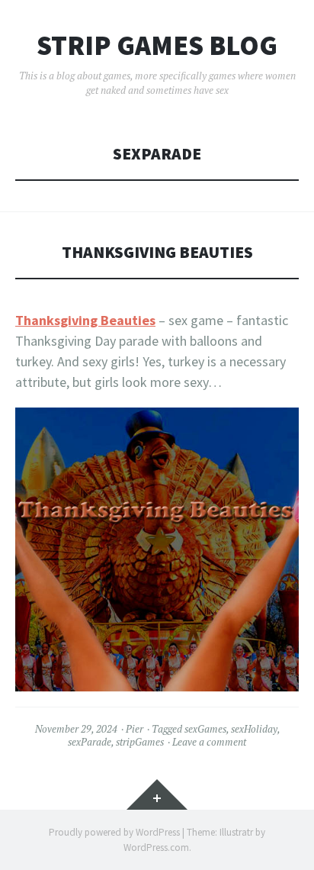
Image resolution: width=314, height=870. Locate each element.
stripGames (140, 742)
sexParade (89, 742)
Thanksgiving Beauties (157, 252)
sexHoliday (254, 729)
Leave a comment (209, 742)
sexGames (205, 729)
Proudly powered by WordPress (114, 832)
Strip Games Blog (157, 46)
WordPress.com (156, 847)
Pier (134, 729)
